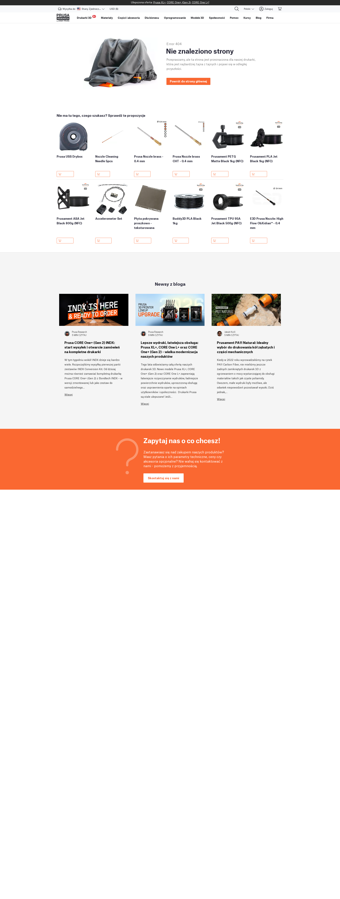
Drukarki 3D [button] (86, 17)
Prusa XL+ (159, 2)
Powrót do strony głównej (188, 81)
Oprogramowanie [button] (175, 17)
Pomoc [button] (234, 17)
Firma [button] (269, 17)
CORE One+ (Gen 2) (179, 2)
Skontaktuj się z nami (163, 478)
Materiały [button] (107, 17)
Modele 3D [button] (197, 17)
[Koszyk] (280, 9)
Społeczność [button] (217, 17)
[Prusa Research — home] (63, 17)
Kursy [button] (247, 17)
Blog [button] (258, 17)
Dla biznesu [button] (152, 17)
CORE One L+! (200, 2)
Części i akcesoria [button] (129, 17)
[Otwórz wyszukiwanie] (236, 9)
